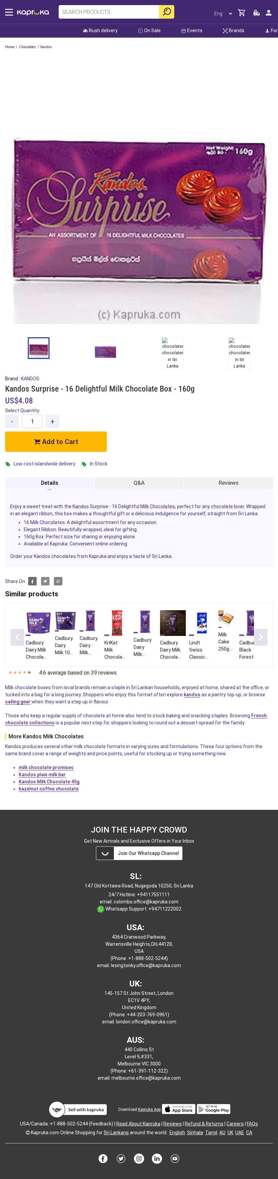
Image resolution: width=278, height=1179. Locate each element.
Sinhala (195, 1132)
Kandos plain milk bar (42, 774)
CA (249, 1132)
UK (230, 1132)
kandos (192, 694)
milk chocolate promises (46, 767)
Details (49, 483)
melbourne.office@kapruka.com (146, 1078)
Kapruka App (149, 1109)
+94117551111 (153, 894)
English (177, 1132)
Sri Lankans (116, 1132)
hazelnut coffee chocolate (49, 789)
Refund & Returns (204, 1123)
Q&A (139, 483)
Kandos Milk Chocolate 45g (49, 781)
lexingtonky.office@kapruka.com (146, 965)
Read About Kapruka (138, 1123)
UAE (239, 1132)
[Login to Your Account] (268, 15)
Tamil (211, 1132)
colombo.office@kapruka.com (146, 901)
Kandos (81, 506)
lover (239, 506)
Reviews (229, 483)
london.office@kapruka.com (146, 1021)
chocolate (222, 506)
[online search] (166, 12)
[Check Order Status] (256, 14)
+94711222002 (164, 909)
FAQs (252, 1123)
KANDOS (30, 378)
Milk (144, 506)
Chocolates (162, 506)
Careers (235, 1123)
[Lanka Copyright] (28, 1132)
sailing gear (18, 701)
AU (222, 1132)
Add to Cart (59, 442)
